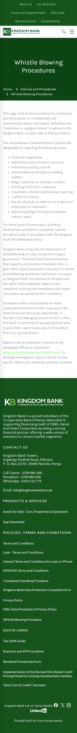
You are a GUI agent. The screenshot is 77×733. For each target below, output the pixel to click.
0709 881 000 (31, 477)
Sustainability (50, 21)
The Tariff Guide (14, 641)
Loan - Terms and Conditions (23, 552)
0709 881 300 (32, 473)
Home (7, 89)
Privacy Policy (13, 600)
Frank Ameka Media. (50, 720)
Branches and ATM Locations (23, 651)
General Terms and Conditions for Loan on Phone (37, 561)
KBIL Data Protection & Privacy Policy (30, 609)
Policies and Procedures (38, 89)
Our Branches (46, 4)
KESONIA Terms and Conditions (26, 570)
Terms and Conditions (18, 543)
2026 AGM (57, 13)
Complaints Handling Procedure (25, 581)
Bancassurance (25, 21)
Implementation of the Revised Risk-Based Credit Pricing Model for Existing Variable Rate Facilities (37, 674)
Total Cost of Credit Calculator (24, 685)
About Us (25, 4)
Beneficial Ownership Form (22, 661)
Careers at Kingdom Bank (28, 13)
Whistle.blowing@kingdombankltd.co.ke (31, 352)
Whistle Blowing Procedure (22, 619)
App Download (13, 522)
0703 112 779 (31, 481)
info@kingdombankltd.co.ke (32, 490)
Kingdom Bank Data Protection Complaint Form (37, 590)
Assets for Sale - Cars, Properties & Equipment (35, 511)
